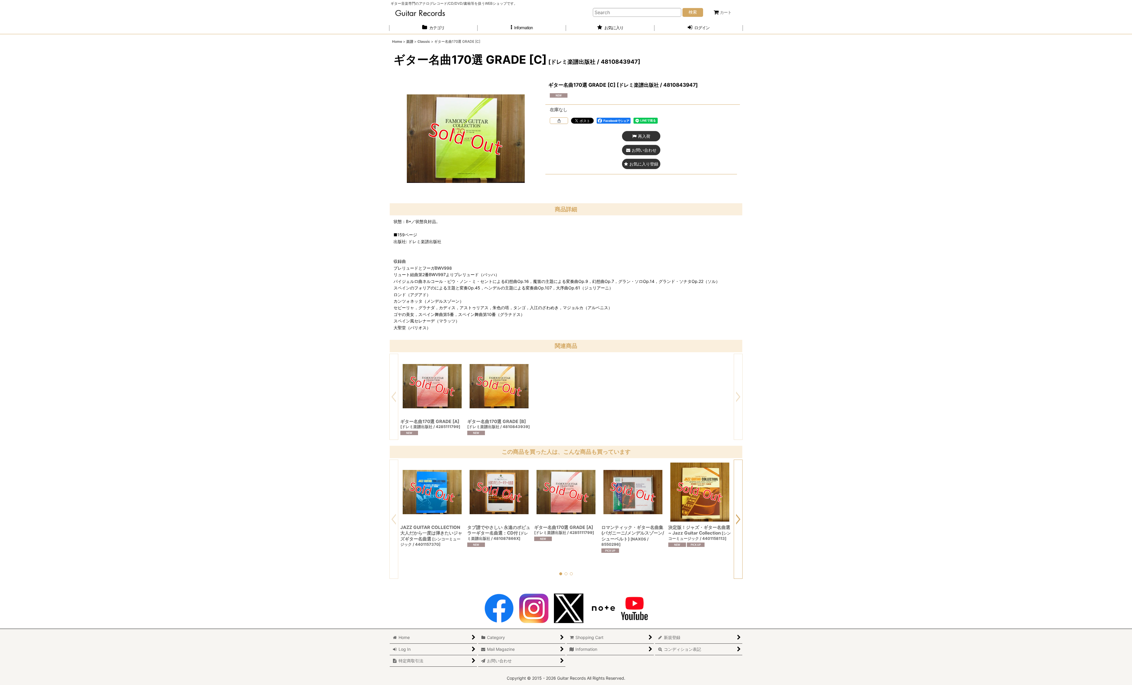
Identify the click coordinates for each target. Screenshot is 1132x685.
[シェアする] (559, 120)
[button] (522, 28)
